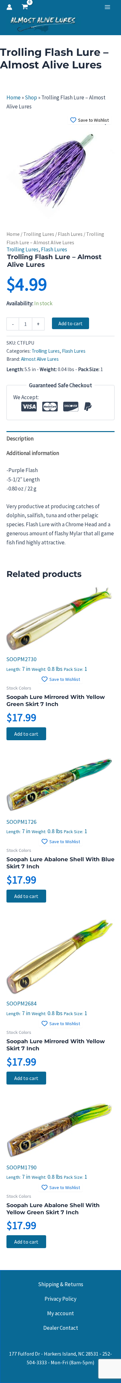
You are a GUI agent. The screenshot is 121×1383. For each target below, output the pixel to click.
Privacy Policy (60, 1298)
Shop (31, 97)
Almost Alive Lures (40, 359)
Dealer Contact (60, 1327)
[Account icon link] (9, 7)
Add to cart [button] (26, 734)
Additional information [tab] (32, 453)
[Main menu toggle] (107, 7)
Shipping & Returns (60, 1284)
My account (60, 1313)
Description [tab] (20, 438)
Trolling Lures (38, 234)
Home (13, 97)
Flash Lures (70, 234)
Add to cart (70, 323)
